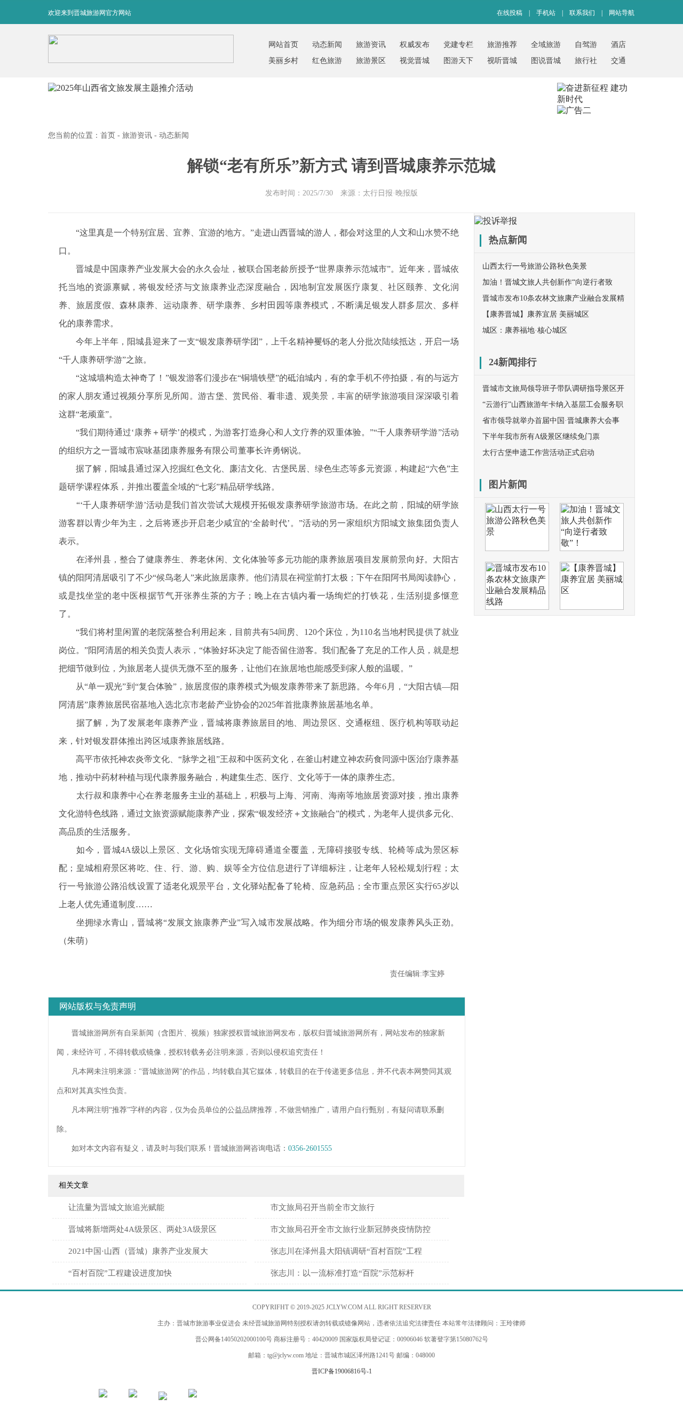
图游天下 (458, 61)
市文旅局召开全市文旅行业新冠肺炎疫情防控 (351, 1229)
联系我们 (582, 13)
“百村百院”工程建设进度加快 (120, 1273)
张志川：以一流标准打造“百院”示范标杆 (342, 1273)
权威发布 (415, 45)
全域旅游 (546, 45)
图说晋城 (546, 61)
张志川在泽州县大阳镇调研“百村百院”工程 (346, 1251)
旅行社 (586, 61)
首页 (107, 135)
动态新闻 (327, 45)
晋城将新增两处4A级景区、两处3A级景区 (142, 1229)
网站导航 (621, 13)
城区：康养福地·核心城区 (524, 330)
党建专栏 (458, 45)
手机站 (545, 13)
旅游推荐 (502, 45)
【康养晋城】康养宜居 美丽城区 (535, 314)
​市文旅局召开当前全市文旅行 (323, 1207)
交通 (618, 61)
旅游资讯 (371, 45)
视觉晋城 (415, 61)
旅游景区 (371, 61)
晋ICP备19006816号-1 (342, 1371)
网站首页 (283, 45)
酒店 (618, 45)
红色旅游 (327, 61)
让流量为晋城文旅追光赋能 (116, 1207)
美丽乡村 (283, 61)
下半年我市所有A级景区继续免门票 (541, 437)
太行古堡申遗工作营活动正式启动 (538, 453)
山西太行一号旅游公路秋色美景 (534, 266)
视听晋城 (502, 61)
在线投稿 (509, 13)
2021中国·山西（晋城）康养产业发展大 (138, 1251)
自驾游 (586, 45)
